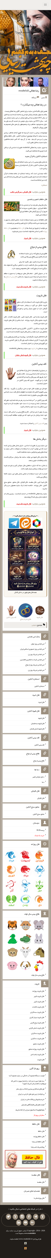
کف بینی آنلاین (39, 423)
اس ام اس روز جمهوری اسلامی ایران (32, 649)
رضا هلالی (29, 26)
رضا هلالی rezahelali (29, 90)
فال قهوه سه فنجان (37, 723)
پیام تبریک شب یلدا (37, 1147)
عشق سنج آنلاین (38, 814)
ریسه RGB (40, 830)
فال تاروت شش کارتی (36, 1028)
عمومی (34, 625)
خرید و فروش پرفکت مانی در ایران (32, 1099)
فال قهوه (41, 718)
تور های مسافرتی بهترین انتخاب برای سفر (30, 1088)
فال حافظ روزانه (38, 1136)
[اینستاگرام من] (22, 1217)
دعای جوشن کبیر (38, 777)
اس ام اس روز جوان (37, 643)
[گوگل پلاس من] (32, 1223)
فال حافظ (21, 228)
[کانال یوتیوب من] (25, 1223)
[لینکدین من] (18, 1223)
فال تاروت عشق (38, 1044)
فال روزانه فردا (39, 1198)
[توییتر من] (8, 1217)
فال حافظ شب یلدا (38, 1141)
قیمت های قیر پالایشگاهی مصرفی (32, 1104)
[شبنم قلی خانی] (10, 82)
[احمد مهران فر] (41, 82)
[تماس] (15, 1217)
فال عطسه (40, 1182)
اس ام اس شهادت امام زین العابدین (32, 659)
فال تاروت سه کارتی (37, 1012)
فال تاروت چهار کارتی (37, 1017)
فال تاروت (34, 348)
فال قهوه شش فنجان (37, 729)
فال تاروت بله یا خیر (37, 1054)
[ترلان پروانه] (25, 82)
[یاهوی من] (42, 1217)
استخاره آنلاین (39, 686)
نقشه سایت (14, 1239)
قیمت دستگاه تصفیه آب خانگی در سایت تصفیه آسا (26, 1075)
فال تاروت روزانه (38, 991)
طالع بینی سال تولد (37, 975)
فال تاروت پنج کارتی (37, 1022)
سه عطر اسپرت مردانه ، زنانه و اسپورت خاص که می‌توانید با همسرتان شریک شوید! (28, 1082)
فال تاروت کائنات (38, 1007)
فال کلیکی (40, 798)
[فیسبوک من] (29, 1217)
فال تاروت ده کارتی (37, 1038)
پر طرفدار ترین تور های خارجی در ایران (31, 1094)
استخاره (44, 185)
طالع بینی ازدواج (11, 276)
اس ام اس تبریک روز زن (36, 654)
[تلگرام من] (35, 1217)
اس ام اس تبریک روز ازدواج (34, 665)
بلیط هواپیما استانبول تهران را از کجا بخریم (30, 1110)
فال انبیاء (41, 702)
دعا (43, 782)
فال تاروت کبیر (39, 996)
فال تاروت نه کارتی (37, 1033)
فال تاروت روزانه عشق (36, 1049)
